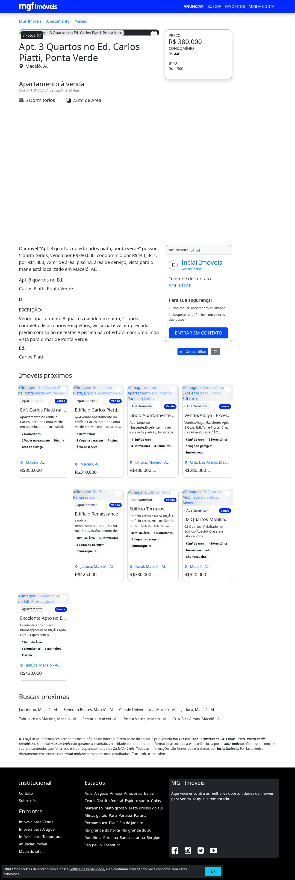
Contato (26, 793)
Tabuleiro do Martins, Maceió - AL (48, 718)
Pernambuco (96, 822)
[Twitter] (200, 850)
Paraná (140, 815)
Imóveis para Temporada (40, 836)
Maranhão (94, 808)
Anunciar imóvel (33, 844)
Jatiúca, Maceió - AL (198, 709)
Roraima (110, 837)
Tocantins (112, 844)
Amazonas (133, 793)
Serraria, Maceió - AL (100, 718)
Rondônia (93, 837)
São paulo (93, 844)
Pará (113, 815)
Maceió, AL (36, 66)
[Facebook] (175, 850)
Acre (88, 793)
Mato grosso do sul (146, 808)
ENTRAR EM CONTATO (198, 333)
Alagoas (101, 793)
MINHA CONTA (261, 6)
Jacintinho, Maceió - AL (38, 709)
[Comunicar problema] (215, 351)
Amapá (116, 793)
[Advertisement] (89, 147)
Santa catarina (132, 837)
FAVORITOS (235, 6)
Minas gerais (96, 815)
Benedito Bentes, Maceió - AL (88, 709)
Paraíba (125, 815)
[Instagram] (188, 850)
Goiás (156, 800)
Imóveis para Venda (36, 821)
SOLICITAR (180, 285)
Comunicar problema (149, 753)
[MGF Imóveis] (38, 6)
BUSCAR (214, 6)
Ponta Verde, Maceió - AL (145, 718)
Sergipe (153, 837)
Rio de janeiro (131, 822)
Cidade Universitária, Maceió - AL (147, 709)
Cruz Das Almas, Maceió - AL (197, 718)
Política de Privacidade (86, 869)
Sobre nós (28, 800)
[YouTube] (213, 850)
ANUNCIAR (194, 6)
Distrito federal (110, 800)
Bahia (149, 793)
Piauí (113, 822)
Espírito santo (137, 800)
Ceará (90, 800)
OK (213, 871)
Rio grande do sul (137, 830)
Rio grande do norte (102, 830)
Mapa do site (30, 851)
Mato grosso (116, 808)
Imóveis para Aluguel (37, 829)
